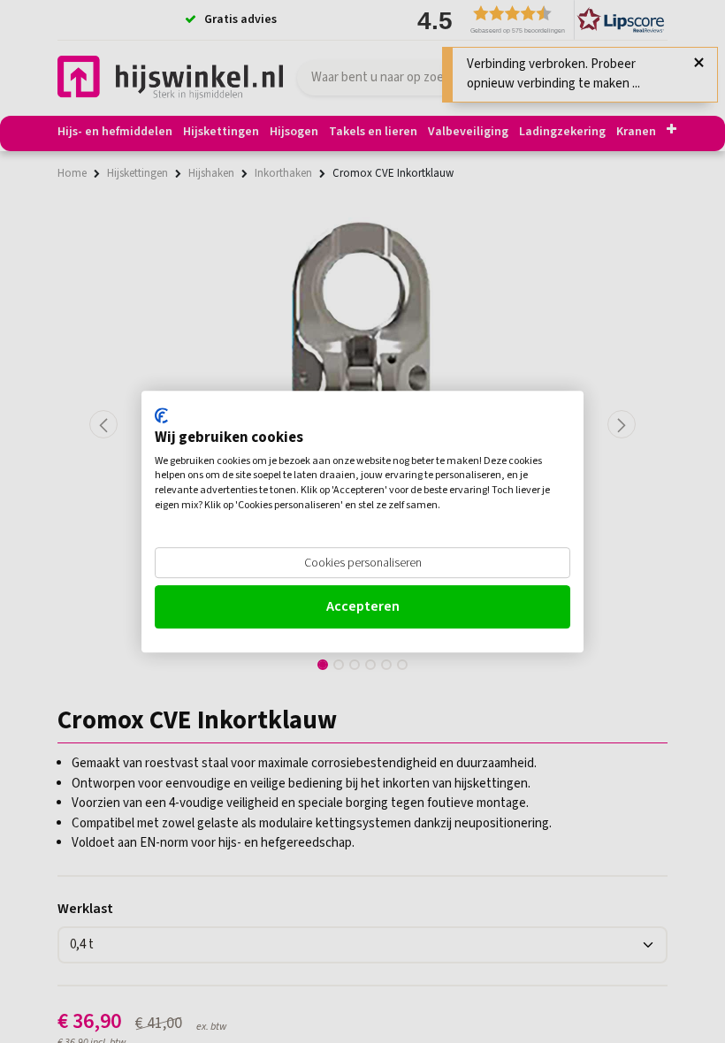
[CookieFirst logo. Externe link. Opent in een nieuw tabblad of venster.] (161, 415)
